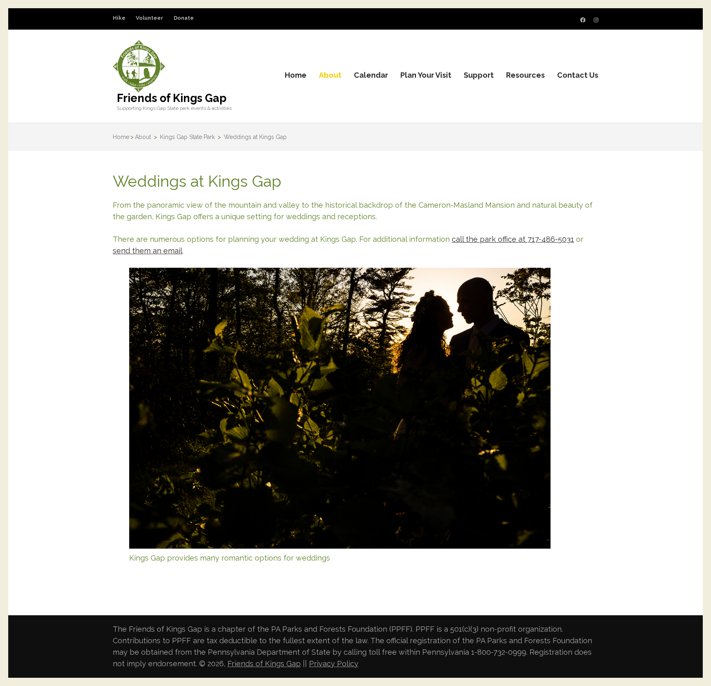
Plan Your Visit (425, 75)
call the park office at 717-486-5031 (513, 239)
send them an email (147, 250)
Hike (119, 18)
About (330, 75)
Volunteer (149, 18)
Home (296, 75)
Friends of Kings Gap (172, 98)
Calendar (371, 75)
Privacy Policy (333, 663)
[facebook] (583, 20)
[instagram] (596, 20)
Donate (184, 18)
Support (479, 75)
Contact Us (577, 75)
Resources (525, 75)
